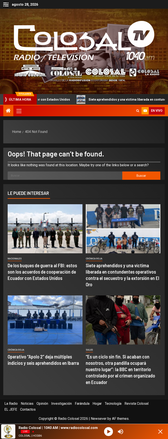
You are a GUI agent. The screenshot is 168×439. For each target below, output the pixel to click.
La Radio (11, 403)
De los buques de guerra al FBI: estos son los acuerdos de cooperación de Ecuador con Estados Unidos (42, 271)
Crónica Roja (94, 258)
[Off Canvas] (6, 4)
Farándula (82, 403)
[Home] (8, 111)
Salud (89, 350)
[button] (18, 110)
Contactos (28, 409)
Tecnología (113, 403)
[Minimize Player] (160, 431)
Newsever (99, 419)
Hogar (97, 403)
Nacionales (15, 258)
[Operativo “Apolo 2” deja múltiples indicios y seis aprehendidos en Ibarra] (45, 320)
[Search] (137, 111)
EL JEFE (10, 409)
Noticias (27, 403)
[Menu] (18, 110)
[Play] (108, 431)
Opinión (42, 403)
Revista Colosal (136, 403)
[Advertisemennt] (84, 73)
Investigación (61, 403)
